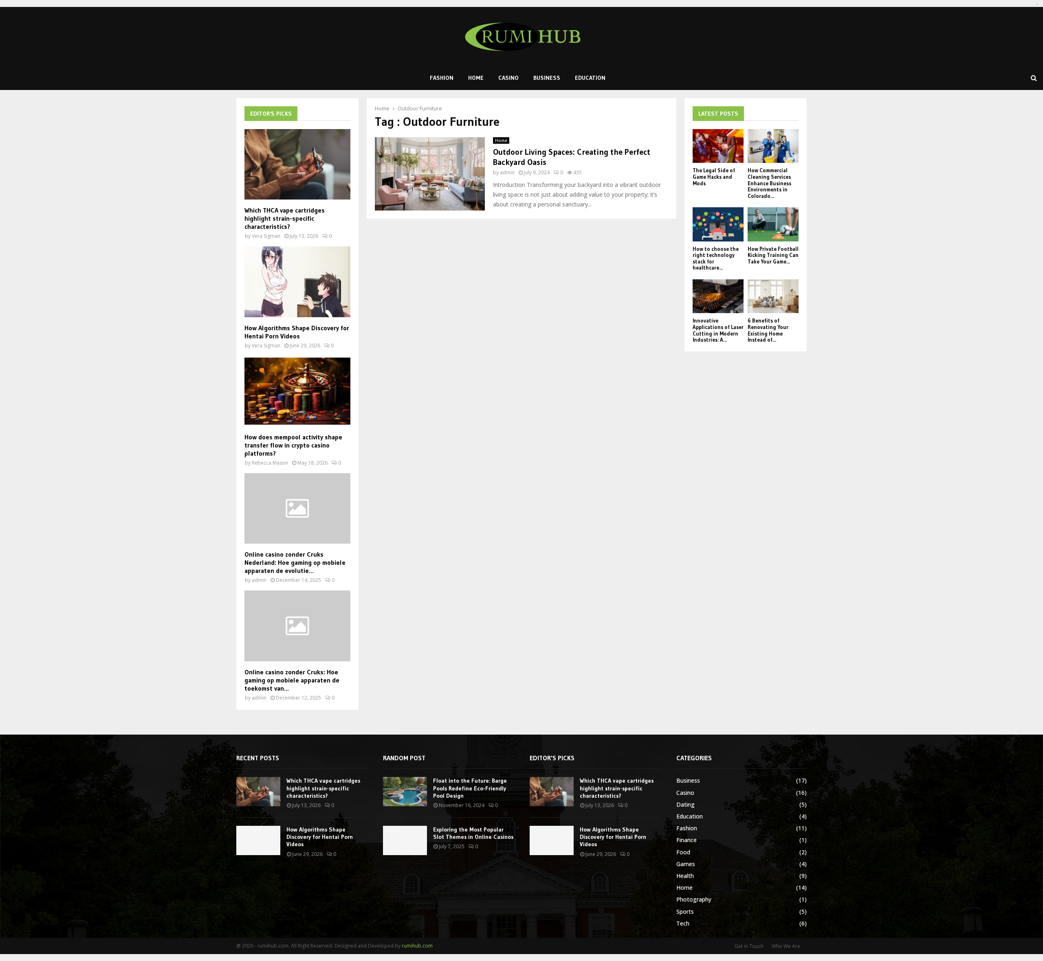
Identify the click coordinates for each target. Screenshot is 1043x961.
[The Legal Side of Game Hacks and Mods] (718, 146)
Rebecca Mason (270, 462)
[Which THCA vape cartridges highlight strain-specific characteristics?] (297, 164)
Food (683, 852)
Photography (693, 899)
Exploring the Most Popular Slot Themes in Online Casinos (473, 833)
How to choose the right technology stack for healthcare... (716, 258)
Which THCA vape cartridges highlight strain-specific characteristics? (284, 218)
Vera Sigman (266, 236)
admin (507, 172)
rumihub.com (417, 945)
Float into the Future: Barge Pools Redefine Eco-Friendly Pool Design (470, 788)
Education (590, 77)
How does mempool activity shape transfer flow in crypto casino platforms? (293, 445)
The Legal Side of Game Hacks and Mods (714, 176)
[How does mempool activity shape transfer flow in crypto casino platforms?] (297, 391)
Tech (682, 923)
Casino (508, 77)
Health (685, 876)
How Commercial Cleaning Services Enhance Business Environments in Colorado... (769, 183)
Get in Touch (749, 946)
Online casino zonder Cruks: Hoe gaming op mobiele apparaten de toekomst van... (291, 680)
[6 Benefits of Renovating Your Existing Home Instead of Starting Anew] (773, 296)
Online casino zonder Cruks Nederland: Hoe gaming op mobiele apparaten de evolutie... (294, 562)
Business (546, 77)
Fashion (441, 77)
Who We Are (786, 946)
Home (476, 77)
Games (685, 864)
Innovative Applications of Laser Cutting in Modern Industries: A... (718, 330)
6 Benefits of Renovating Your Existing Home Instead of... (768, 330)
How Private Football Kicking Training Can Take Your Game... (773, 255)
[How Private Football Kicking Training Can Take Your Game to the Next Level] (773, 224)
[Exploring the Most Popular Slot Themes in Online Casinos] (405, 840)
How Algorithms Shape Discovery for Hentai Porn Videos (296, 332)
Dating (685, 804)
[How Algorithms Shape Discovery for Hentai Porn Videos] (297, 281)
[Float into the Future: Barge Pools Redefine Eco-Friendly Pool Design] (405, 791)
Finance (686, 840)
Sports (685, 911)
